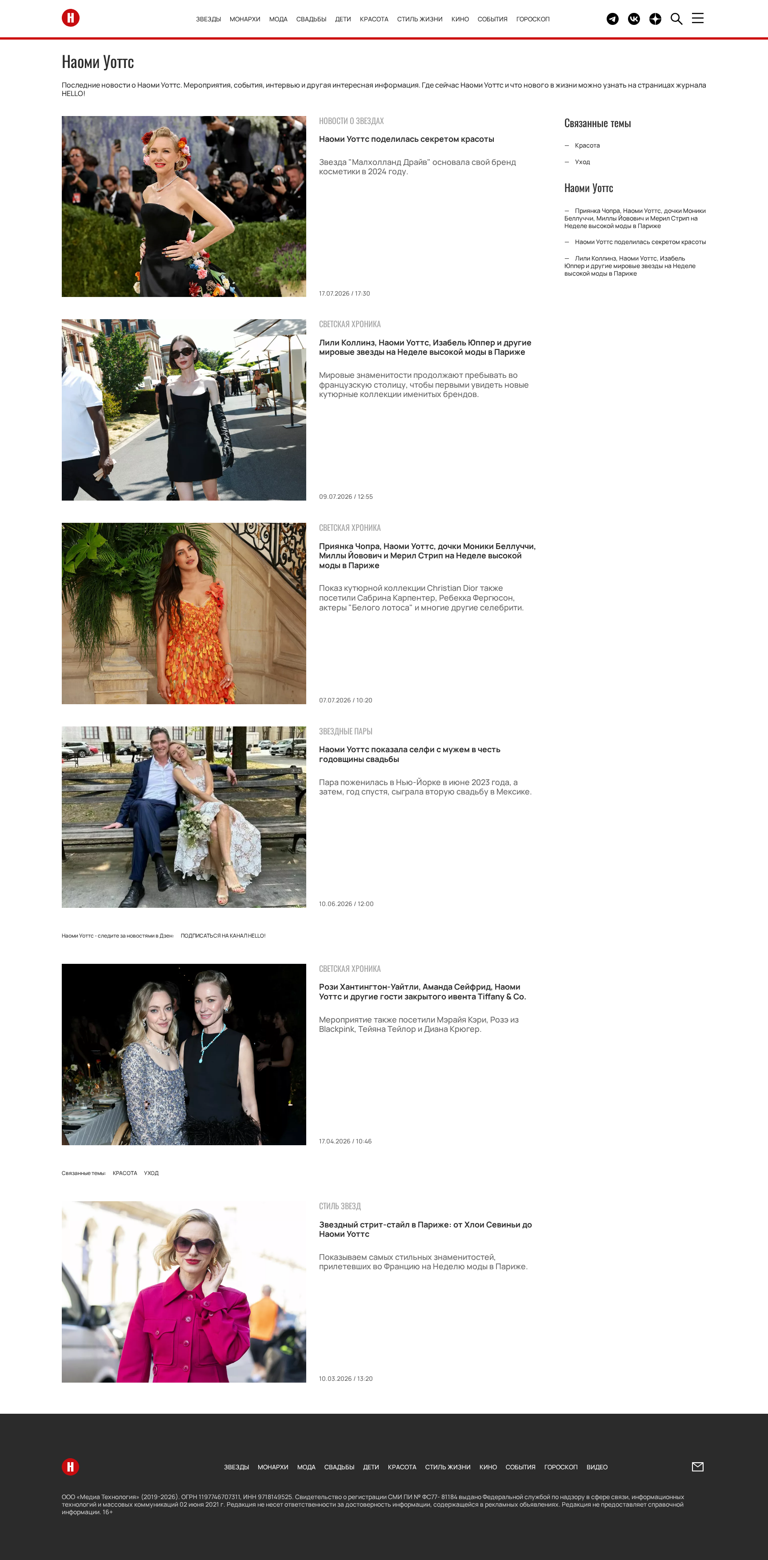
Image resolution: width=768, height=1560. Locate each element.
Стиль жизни (420, 19)
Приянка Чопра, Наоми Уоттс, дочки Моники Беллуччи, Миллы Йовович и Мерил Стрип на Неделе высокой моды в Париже (427, 555)
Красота (374, 19)
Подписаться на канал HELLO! (223, 935)
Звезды (208, 19)
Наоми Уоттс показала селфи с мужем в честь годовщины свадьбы (409, 754)
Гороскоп (533, 19)
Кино (460, 19)
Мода (278, 19)
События (493, 19)
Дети (343, 19)
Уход (151, 1173)
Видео (597, 1467)
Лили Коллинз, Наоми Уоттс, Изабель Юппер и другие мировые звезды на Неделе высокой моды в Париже (425, 347)
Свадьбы (311, 19)
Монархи (245, 19)
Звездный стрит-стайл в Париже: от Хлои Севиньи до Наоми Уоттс (425, 1229)
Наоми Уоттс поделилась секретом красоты (406, 138)
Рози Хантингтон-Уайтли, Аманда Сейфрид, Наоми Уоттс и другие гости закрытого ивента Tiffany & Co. (422, 991)
